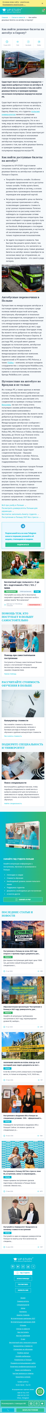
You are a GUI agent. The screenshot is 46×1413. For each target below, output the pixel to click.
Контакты (23, 1312)
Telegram (25, 1398)
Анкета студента (23, 1315)
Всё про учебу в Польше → (14, 505)
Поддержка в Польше (23, 1360)
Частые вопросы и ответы (23, 1373)
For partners (23, 1284)
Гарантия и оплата (23, 1377)
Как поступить (23, 1332)
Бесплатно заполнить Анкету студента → (20, 514)
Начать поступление (30, 1410)
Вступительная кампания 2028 (23, 1322)
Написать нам (23, 1290)
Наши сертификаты (23, 1370)
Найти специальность (13, 804)
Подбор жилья (23, 1353)
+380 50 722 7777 (23, 1395)
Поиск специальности (15, 782)
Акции (23, 1298)
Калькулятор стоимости (16, 720)
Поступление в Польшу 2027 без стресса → (21, 517)
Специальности (23, 1305)
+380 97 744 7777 (23, 1393)
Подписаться (23, 545)
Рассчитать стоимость (13, 736)
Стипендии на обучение (23, 1349)
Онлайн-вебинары (23, 1356)
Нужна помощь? (23, 1279)
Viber (19, 1398)
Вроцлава (6, 405)
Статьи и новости (19, 17)
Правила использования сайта (23, 1363)
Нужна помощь (10, 674)
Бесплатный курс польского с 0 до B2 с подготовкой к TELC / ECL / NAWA (21, 585)
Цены (23, 1308)
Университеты (23, 1301)
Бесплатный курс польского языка (23, 1343)
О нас (23, 1339)
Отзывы (23, 1325)
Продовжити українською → (14, 5)
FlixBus (10, 362)
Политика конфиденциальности (23, 1367)
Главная (5, 17)
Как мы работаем (23, 1336)
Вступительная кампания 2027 (23, 1318)
